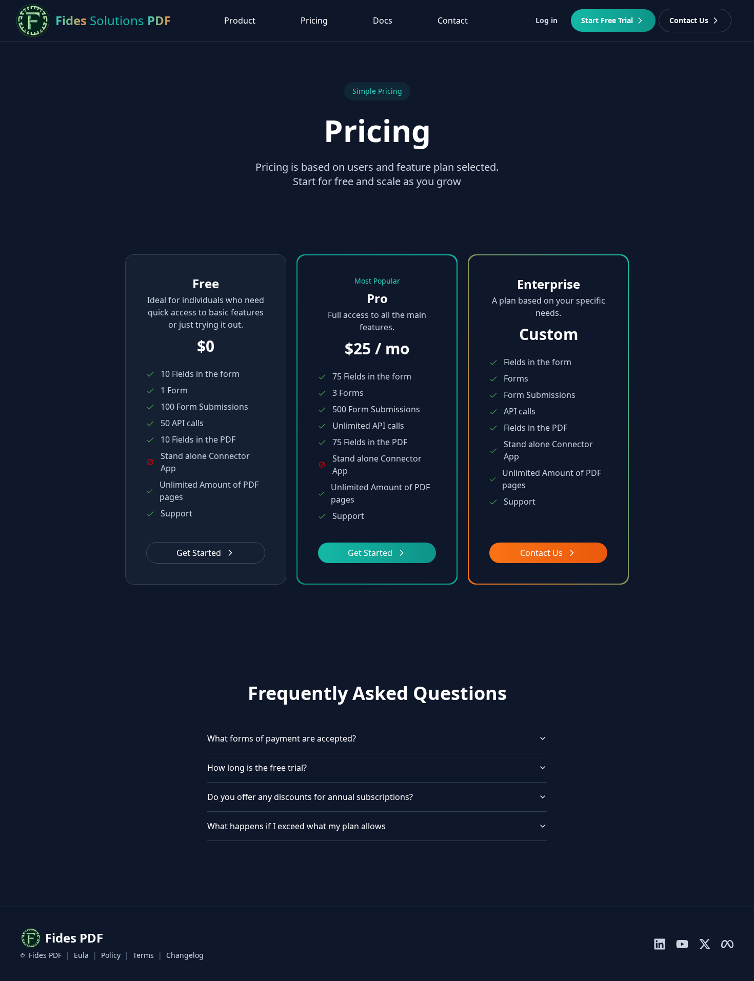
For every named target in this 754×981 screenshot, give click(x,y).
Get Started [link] (370, 552)
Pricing (314, 20)
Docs (382, 20)
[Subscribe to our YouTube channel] (682, 944)
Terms (143, 955)
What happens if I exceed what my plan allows (296, 826)
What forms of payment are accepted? (281, 738)
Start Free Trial (607, 20)
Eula (81, 955)
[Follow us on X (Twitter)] (705, 944)
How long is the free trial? (257, 767)
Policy (111, 955)
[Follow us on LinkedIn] (659, 944)
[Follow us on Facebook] (727, 944)
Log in (546, 20)
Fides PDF (45, 955)
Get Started (198, 552)
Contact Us (688, 20)
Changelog (185, 955)
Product (239, 20)
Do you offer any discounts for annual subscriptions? (310, 797)
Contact (453, 20)
